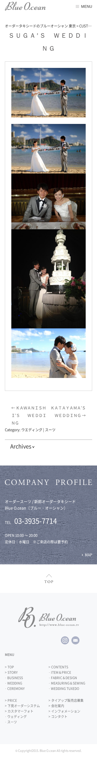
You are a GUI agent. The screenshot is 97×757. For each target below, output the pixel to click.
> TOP (9, 667)
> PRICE (11, 700)
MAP (88, 554)
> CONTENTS (58, 667)
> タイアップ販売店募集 (66, 700)
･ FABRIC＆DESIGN (62, 677)
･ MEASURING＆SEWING (66, 683)
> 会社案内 (56, 705)
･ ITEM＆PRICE (59, 672)
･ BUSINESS (14, 677)
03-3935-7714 (35, 521)
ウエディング (31, 429)
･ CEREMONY (15, 688)
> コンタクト (57, 716)
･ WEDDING (13, 683)
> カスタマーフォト (19, 711)
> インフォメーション (64, 711)
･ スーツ (11, 722)
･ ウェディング (16, 716)
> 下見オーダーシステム (22, 705)
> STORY (11, 672)
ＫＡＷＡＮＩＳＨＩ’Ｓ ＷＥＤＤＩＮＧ (28, 415)
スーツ (50, 429)
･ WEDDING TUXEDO (63, 688)
